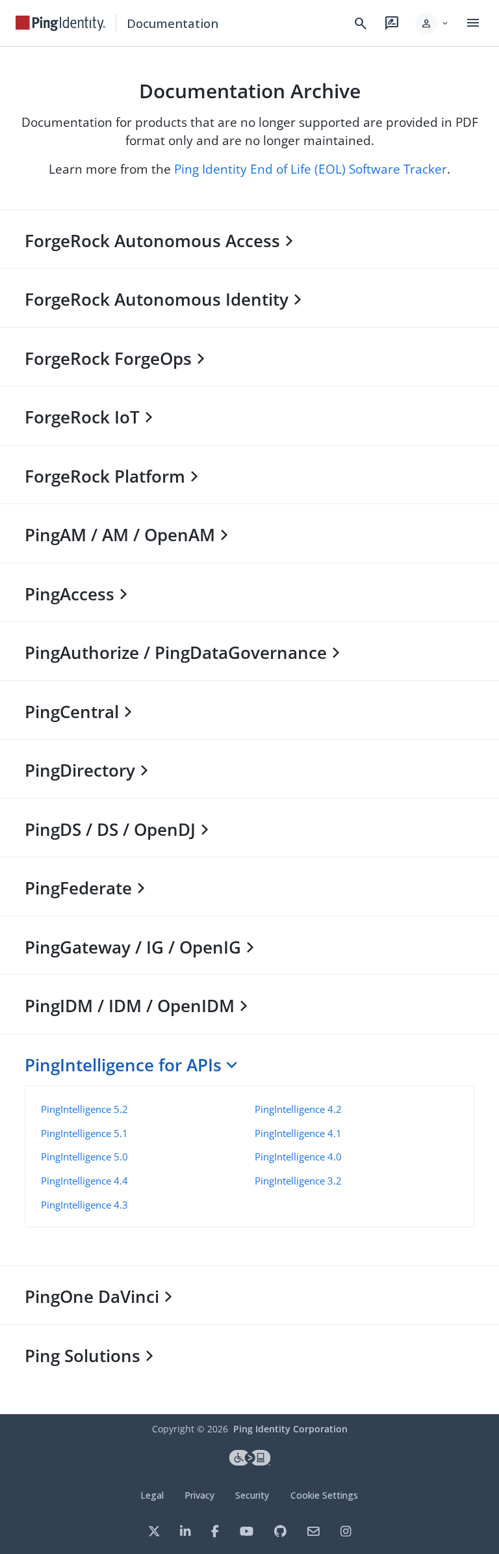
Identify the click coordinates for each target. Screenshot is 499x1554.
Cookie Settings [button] (324, 1495)
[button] (432, 23)
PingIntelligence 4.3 (84, 1204)
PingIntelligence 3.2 (298, 1180)
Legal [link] (152, 1495)
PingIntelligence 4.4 (84, 1180)
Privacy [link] (199, 1495)
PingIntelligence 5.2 (84, 1109)
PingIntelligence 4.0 (298, 1156)
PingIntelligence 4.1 (298, 1133)
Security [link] (252, 1495)
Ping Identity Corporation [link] (290, 1429)
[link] (60, 23)
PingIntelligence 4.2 (298, 1109)
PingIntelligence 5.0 (84, 1156)
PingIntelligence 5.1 (84, 1133)
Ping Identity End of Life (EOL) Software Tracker (310, 169)
